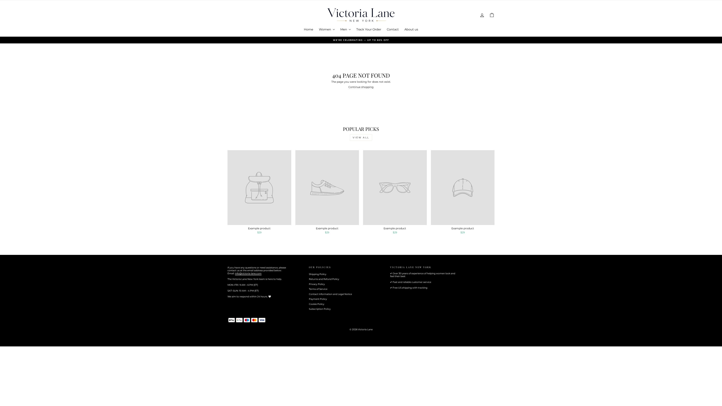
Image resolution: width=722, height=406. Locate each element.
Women (325, 29)
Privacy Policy (317, 284)
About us (411, 29)
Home (308, 29)
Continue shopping (361, 87)
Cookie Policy (316, 304)
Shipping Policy (317, 274)
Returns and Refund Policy (324, 279)
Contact (393, 29)
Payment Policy (318, 299)
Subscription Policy (320, 309)
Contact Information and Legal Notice (330, 294)
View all (361, 137)
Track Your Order (368, 29)
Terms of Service (318, 289)
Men (344, 29)
